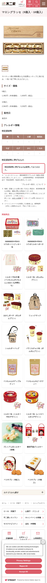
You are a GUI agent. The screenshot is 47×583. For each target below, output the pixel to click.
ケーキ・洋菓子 (10, 511)
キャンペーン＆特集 (33, 518)
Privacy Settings (23, 561)
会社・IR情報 (30, 524)
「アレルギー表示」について (32, 184)
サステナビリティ (11, 524)
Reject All (24, 566)
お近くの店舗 (16, 198)
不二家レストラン (11, 518)
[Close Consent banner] (43, 542)
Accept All (23, 572)
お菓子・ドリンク (32, 511)
